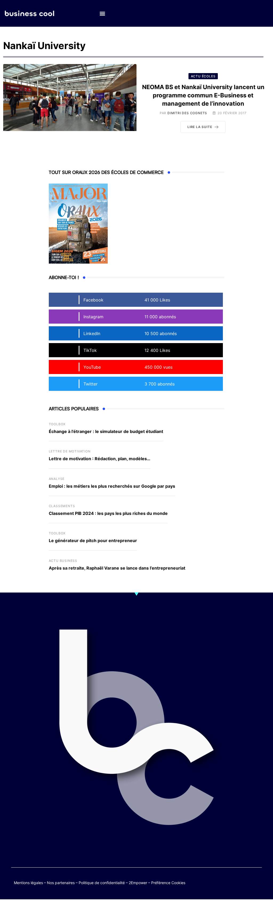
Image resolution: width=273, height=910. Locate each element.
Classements (62, 506)
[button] (102, 13)
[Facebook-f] (236, 882)
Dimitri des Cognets (187, 113)
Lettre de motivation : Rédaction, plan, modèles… (99, 458)
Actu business (63, 561)
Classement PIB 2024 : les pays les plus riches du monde (108, 513)
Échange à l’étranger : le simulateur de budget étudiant (106, 431)
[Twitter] (226, 882)
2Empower (138, 882)
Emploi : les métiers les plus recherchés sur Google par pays (112, 486)
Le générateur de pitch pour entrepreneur (93, 540)
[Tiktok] (257, 882)
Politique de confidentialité (102, 882)
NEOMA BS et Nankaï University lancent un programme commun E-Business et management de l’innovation (203, 95)
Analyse (57, 479)
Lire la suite (199, 127)
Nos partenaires (61, 882)
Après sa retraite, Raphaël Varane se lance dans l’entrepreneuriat (117, 568)
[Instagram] (246, 886)
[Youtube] (246, 882)
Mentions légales (28, 882)
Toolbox (57, 424)
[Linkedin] (257, 886)
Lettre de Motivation (70, 451)
